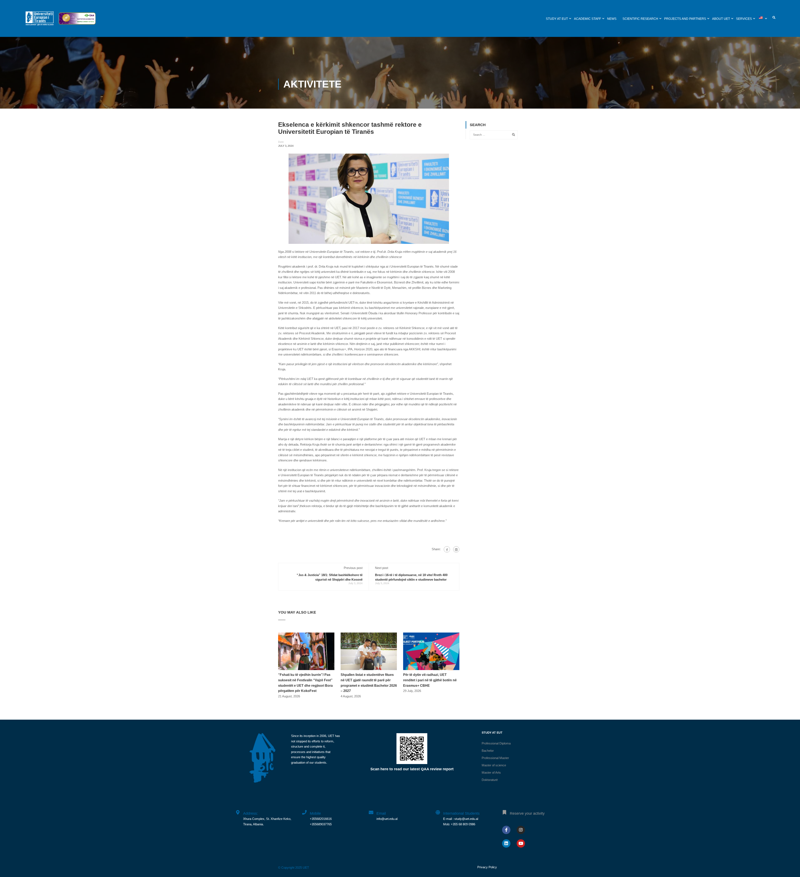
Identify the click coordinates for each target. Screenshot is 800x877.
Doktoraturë (490, 780)
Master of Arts (491, 772)
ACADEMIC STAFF (587, 18)
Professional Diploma (496, 743)
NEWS (611, 18)
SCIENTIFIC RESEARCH (640, 18)
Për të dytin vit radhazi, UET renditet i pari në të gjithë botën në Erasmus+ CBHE (430, 680)
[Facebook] (447, 549)
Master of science (494, 765)
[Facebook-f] (506, 830)
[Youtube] (521, 843)
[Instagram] (521, 830)
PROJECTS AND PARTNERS (685, 18)
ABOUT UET (721, 18)
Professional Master (495, 758)
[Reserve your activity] (504, 810)
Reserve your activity (527, 813)
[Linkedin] (506, 843)
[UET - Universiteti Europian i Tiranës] (39, 20)
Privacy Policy (487, 867)
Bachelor (488, 750)
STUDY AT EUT (557, 18)
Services (744, 18)
